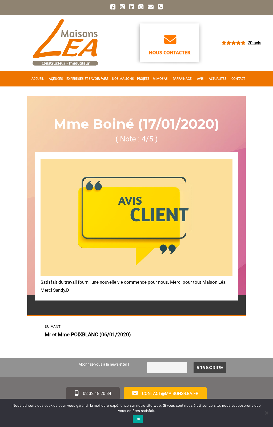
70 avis (254, 42)
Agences (56, 79)
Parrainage (182, 79)
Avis (200, 79)
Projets (143, 79)
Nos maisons (123, 79)
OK (137, 419)
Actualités (217, 79)
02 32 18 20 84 (96, 393)
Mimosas (160, 79)
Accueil (37, 79)
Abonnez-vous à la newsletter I (104, 364)
